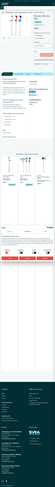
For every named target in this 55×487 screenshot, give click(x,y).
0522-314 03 (5, 448)
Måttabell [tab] (28, 74)
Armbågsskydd (5, 407)
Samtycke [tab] (9, 231)
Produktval (37, 42)
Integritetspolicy (33, 400)
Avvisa (10, 258)
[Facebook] (6, 481)
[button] (53, 4)
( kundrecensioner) (39, 25)
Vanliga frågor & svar (34, 393)
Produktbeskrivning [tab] (7, 74)
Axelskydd (4, 411)
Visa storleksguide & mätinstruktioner (43, 60)
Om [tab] (45, 231)
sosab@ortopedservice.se (8, 473)
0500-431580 (5, 471)
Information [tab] (27, 231)
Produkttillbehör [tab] (37, 74)
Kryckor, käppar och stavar (8, 418)
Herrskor (4, 396)
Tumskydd (4, 409)
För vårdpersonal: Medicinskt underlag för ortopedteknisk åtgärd (38, 403)
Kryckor (31, 104)
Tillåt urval (27, 258)
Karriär (30, 396)
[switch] (21, 253)
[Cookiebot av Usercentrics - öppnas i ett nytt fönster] (47, 228)
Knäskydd (4, 405)
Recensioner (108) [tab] (18, 74)
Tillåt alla (45, 258)
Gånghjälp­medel (33, 102)
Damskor (4, 398)
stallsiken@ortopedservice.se (9, 438)
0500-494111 (5, 437)
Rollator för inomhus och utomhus (9, 420)
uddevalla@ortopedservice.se (9, 450)
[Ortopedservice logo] (5, 3)
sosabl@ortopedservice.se (8, 461)
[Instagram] (3, 481)
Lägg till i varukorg (47, 55)
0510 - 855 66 (5, 459)
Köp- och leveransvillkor (34, 398)
